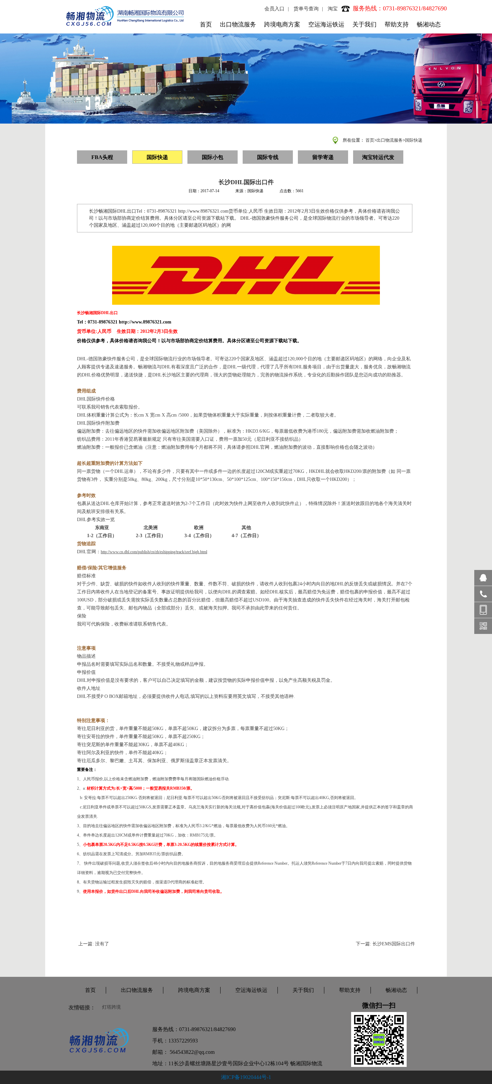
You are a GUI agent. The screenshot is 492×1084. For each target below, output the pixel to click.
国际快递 (413, 140)
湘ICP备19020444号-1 (246, 1077)
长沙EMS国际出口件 (394, 943)
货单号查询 (306, 8)
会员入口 (274, 8)
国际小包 (212, 157)
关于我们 (364, 24)
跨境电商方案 (282, 24)
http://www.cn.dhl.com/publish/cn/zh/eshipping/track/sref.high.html (154, 552)
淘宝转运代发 (378, 157)
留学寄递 (323, 157)
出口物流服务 (238, 24)
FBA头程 (102, 157)
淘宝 (333, 8)
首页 (206, 24)
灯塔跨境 (111, 1007)
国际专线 (267, 157)
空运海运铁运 (326, 24)
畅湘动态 (429, 24)
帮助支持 (397, 24)
